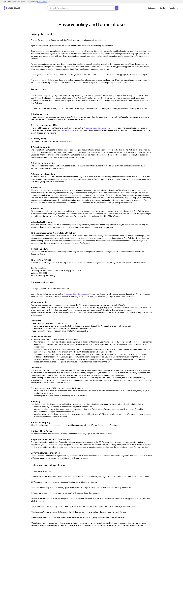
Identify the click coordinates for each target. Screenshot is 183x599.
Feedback (173, 8)
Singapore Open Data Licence (96, 128)
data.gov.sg (37, 315)
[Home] (12, 8)
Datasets (152, 8)
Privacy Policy (66, 141)
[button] (43, 2)
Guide (162, 8)
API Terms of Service (69, 130)
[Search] (117, 8)
